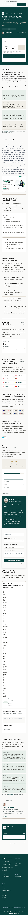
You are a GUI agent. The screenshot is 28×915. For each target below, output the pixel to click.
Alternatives (4, 879)
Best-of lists (18, 863)
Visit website (13, 56)
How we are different (6, 890)
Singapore (7, 382)
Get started (14, 349)
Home (3, 10)
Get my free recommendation (14, 560)
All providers (18, 861)
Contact (3, 900)
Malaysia (19, 378)
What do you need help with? (10, 544)
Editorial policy (5, 895)
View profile (5, 816)
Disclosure (4, 897)
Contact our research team (7, 795)
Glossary (17, 879)
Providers (7, 10)
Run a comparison (6, 876)
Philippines (19, 382)
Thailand (6, 386)
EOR (7, 5)
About (3, 885)
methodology (10, 794)
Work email (7, 532)
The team (4, 888)
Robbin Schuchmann (12, 33)
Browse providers (21, 4)
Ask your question (8, 725)
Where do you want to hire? (10, 538)
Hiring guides (18, 876)
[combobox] (14, 547)
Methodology (4, 893)
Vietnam (19, 386)
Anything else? (9, 550)
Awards (16, 865)
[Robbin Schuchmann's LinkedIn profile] (17, 809)
